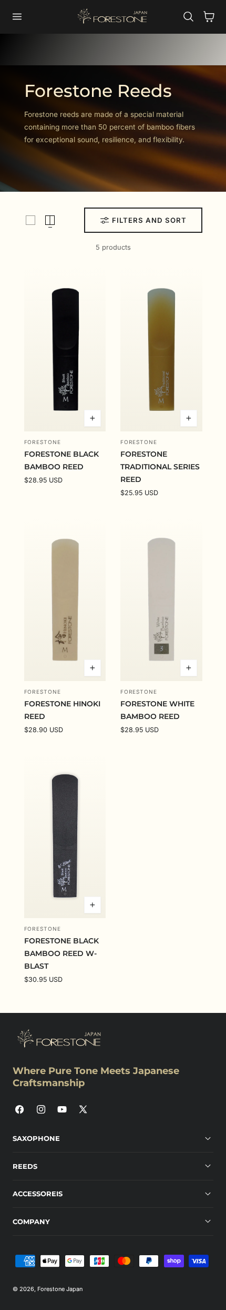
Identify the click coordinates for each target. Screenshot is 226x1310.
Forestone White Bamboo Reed (157, 710)
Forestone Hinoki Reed (62, 710)
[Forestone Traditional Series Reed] (161, 349)
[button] (17, 17)
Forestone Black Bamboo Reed (61, 460)
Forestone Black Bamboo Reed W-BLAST (61, 953)
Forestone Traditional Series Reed (160, 467)
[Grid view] (30, 220)
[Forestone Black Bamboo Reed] (65, 349)
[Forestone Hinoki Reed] (65, 599)
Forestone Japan (60, 1289)
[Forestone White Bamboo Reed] (161, 599)
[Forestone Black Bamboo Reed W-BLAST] (65, 836)
